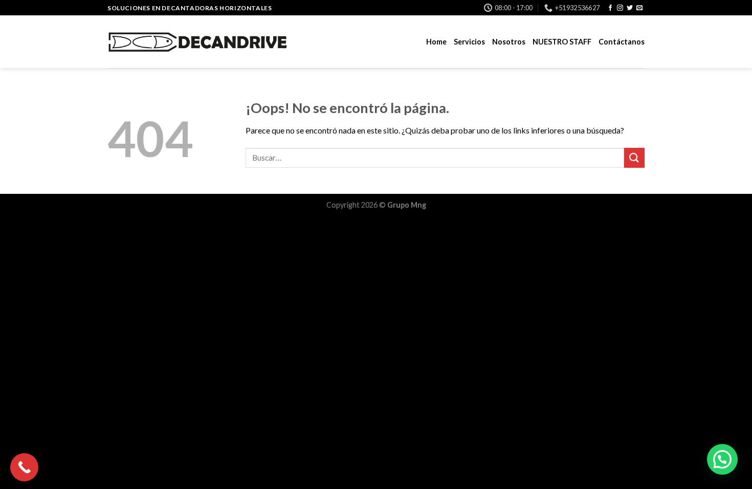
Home (436, 41)
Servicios (469, 41)
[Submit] (634, 158)
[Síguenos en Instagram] (620, 8)
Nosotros (508, 41)
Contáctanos (622, 41)
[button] (722, 459)
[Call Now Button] (24, 467)
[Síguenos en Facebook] (610, 8)
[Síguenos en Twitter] (630, 8)
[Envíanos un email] (639, 8)
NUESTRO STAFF (562, 41)
